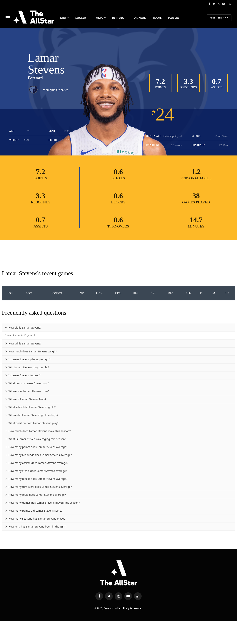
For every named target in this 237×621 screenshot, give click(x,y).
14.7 (196, 220)
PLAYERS (173, 17)
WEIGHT (14, 140)
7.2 (160, 81)
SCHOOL (196, 136)
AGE (11, 131)
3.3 (188, 81)
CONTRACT (198, 145)
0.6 (118, 172)
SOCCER (80, 17)
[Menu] (8, 18)
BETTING (118, 17)
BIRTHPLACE (153, 136)
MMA (99, 17)
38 (196, 196)
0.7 (216, 81)
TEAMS (157, 17)
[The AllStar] (33, 17)
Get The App (219, 17)
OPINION (139, 17)
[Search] (229, 3)
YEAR (52, 131)
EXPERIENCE (153, 145)
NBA (63, 17)
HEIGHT (53, 140)
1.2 (196, 172)
